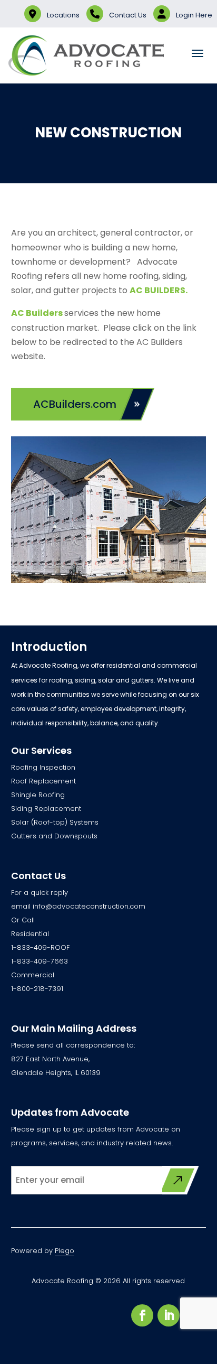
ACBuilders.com (74, 404)
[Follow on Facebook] (142, 1315)
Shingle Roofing (38, 795)
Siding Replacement (46, 809)
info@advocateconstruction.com (89, 906)
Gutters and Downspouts (54, 836)
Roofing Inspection (43, 767)
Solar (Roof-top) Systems (54, 822)
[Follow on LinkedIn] (168, 1315)
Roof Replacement (43, 781)
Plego (64, 1251)
